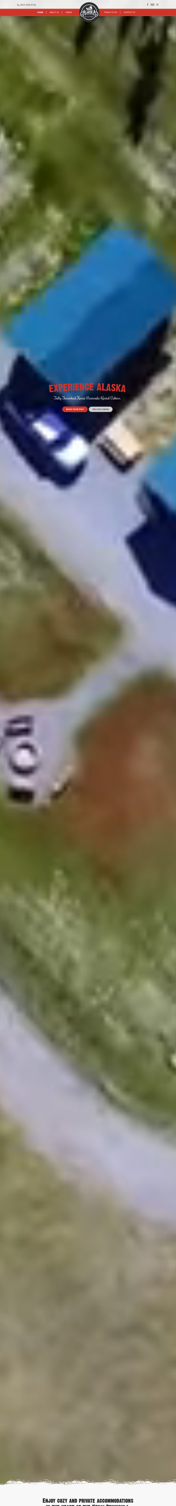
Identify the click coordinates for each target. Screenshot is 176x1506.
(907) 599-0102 (28, 4)
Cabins (68, 13)
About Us (54, 13)
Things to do (110, 13)
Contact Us (129, 13)
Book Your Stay (75, 409)
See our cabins (100, 409)
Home (40, 13)
